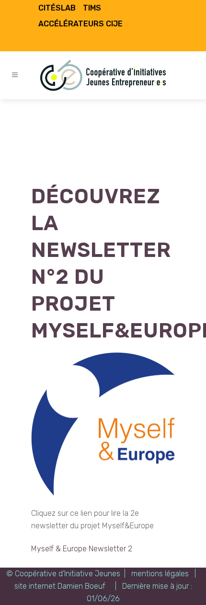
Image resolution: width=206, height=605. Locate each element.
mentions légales (160, 573)
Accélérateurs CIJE (80, 23)
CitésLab (57, 7)
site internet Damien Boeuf (59, 586)
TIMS (92, 7)
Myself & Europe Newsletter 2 (81, 548)
